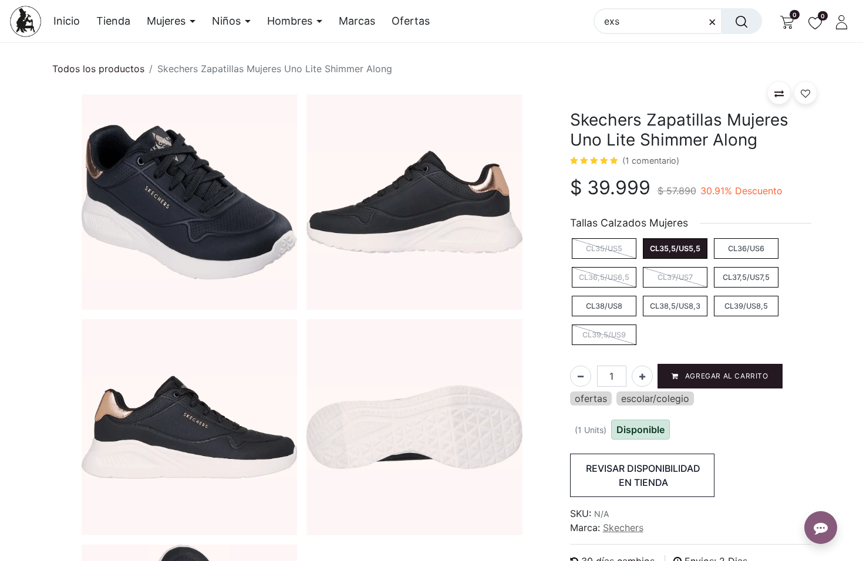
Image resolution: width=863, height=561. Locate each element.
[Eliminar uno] (580, 376)
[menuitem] (70, 21)
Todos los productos (98, 69)
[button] (779, 92)
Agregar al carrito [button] (725, 375)
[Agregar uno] (642, 376)
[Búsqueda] (741, 21)
